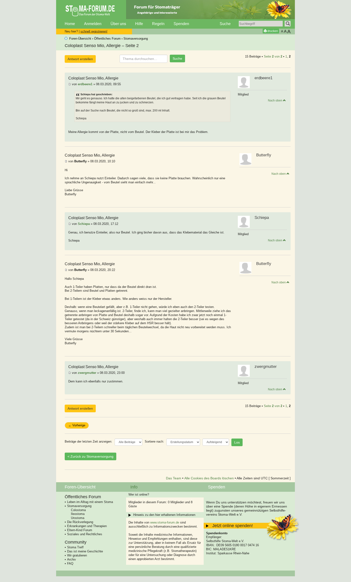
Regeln (158, 24)
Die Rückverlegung (80, 522)
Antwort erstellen (80, 59)
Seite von (273, 56)
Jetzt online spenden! (232, 525)
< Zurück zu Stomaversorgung (90, 456)
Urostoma (77, 518)
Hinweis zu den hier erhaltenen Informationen (164, 515)
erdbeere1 (85, 84)
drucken (272, 31)
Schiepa (84, 224)
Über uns (118, 24)
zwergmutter (87, 373)
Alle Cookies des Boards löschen (209, 478)
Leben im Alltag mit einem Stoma (90, 502)
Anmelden (92, 24)
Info (134, 487)
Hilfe (139, 24)
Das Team (173, 478)
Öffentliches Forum (107, 38)
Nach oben (275, 100)
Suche (225, 24)
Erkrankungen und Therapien (87, 526)
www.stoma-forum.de (164, 522)
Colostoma (78, 510)
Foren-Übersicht (80, 38)
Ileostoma (78, 514)
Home (70, 24)
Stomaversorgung (135, 38)
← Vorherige (76, 425)
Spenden (181, 24)
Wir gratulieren (77, 555)
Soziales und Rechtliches (84, 534)
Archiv (71, 559)
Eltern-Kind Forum (79, 530)
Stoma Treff (75, 547)
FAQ (70, 563)
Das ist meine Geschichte (85, 551)
